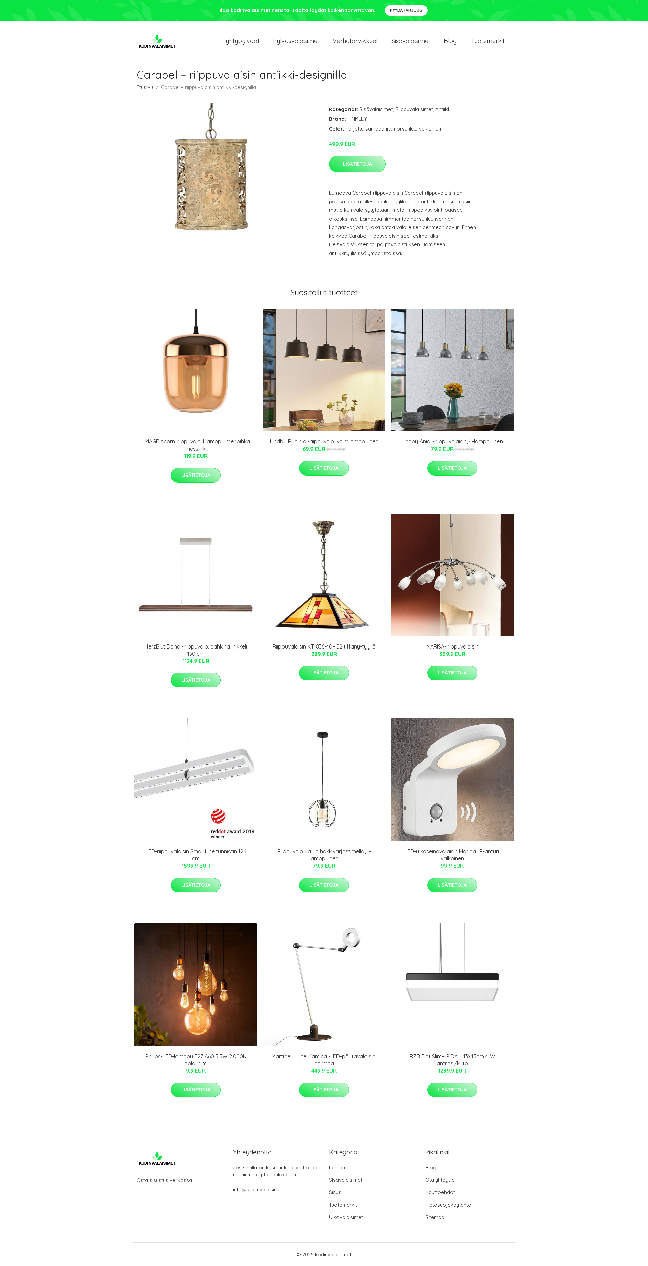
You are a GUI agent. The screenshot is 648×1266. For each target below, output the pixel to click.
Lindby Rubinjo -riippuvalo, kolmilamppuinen (324, 441)
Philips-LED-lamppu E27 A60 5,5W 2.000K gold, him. (195, 1060)
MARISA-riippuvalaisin (452, 646)
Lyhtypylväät (241, 41)
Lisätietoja (357, 164)
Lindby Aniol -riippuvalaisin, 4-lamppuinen (452, 441)
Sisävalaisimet (411, 41)
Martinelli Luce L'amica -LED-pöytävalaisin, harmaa (324, 1060)
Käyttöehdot (440, 1192)
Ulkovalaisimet (346, 1217)
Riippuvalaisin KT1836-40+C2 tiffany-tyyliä (324, 646)
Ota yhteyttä (440, 1180)
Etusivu (145, 87)
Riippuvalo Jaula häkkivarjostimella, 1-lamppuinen (324, 855)
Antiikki (443, 109)
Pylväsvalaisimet (296, 41)
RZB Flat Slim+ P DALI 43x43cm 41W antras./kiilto (452, 1060)
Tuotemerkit (488, 41)
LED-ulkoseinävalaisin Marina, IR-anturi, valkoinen (452, 855)
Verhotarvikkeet (355, 41)
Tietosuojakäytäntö (448, 1205)
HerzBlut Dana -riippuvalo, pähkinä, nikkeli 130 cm (195, 650)
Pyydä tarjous (406, 10)
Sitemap (434, 1217)
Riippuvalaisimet (414, 109)
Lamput (338, 1167)
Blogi (451, 41)
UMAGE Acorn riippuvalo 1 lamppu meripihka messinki (195, 445)
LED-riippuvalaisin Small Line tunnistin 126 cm (195, 855)
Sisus (335, 1192)
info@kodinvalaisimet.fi (260, 1189)
